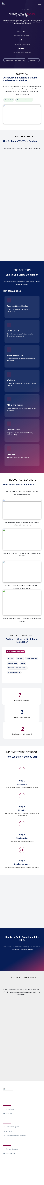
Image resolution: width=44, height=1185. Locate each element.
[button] (14, 60)
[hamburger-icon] (39, 4)
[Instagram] (18, 1168)
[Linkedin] (12, 1168)
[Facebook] (6, 1168)
